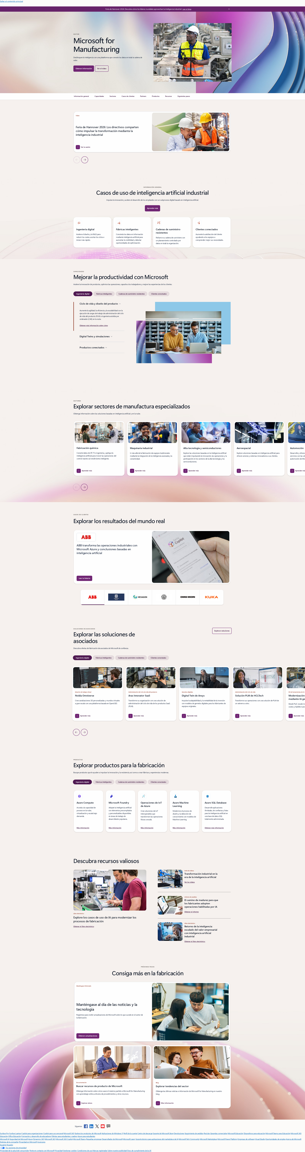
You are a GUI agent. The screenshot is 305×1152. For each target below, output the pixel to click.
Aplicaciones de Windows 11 (112, 1133)
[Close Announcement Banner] (228, 9)
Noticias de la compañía (9, 1142)
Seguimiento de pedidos (194, 1133)
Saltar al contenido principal (11, 1)
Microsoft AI (4, 1139)
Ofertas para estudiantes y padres (64, 1136)
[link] (81, 97)
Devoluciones (179, 1133)
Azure (30, 1139)
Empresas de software (246, 1139)
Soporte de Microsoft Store (163, 1133)
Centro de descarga (144, 1133)
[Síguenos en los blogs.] (108, 1126)
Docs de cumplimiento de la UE (139, 1150)
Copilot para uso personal (53, 1133)
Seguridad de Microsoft (19, 1139)
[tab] (82, 293)
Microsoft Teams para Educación (277, 1133)
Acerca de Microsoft (293, 1139)
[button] (101, 69)
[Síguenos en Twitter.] (97, 1126)
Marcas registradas (100, 1150)
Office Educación (14, 1136)
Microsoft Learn (129, 1139)
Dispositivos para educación (254, 1133)
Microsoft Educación (235, 1133)
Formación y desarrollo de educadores (36, 1136)
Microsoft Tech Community (189, 1139)
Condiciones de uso (85, 1150)
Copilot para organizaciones (32, 1133)
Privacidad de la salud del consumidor (14, 1150)
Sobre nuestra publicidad (117, 1150)
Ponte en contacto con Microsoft (42, 1150)
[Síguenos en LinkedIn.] (91, 1126)
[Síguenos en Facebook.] (86, 1126)
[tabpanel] (152, 339)
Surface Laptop (15, 1133)
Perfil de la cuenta (130, 1133)
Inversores (41, 1142)
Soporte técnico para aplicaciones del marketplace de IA (157, 1139)
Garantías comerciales (218, 1133)
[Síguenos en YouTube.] (103, 1126)
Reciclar (207, 1133)
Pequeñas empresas (94, 1139)
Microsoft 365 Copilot (64, 1139)
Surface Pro (4, 1133)
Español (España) (6, 1145)
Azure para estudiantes (86, 1136)
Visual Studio (260, 1139)
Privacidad (59, 1150)
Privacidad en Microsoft (28, 1142)
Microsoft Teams (79, 1139)
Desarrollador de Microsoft (112, 1139)
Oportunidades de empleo (275, 1139)
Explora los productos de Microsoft (88, 1133)
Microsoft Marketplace (208, 1139)
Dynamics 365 (38, 1139)
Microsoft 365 (68, 1133)
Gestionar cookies (70, 1150)
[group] (152, 132)
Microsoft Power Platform (227, 1139)
